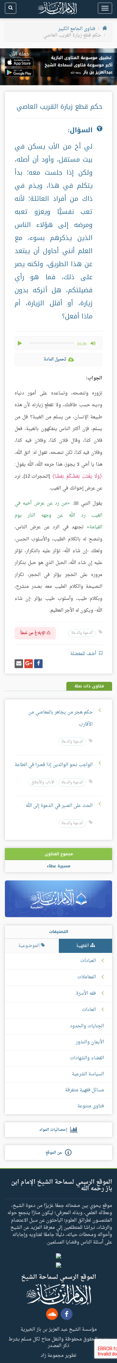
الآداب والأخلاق (42, 782)
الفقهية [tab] (83, 945)
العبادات (88, 961)
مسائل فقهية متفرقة (84, 1090)
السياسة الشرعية (88, 1074)
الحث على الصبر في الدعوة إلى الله (59, 805)
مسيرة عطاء (58, 866)
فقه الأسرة (86, 993)
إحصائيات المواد (54, 1129)
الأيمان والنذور (90, 1042)
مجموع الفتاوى (59, 854)
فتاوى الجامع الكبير (76, 28)
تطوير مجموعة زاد (58, 1355)
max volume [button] (92, 343)
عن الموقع (55, 1152)
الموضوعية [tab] (29, 945)
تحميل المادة (55, 359)
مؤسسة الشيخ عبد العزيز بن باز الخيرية (58, 1329)
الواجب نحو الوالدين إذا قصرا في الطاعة (54, 765)
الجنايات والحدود (87, 1026)
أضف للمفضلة (84, 653)
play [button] (20, 343)
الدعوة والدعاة (82, 633)
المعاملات (86, 977)
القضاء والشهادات (87, 1058)
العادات (89, 1010)
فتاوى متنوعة (90, 1106)
